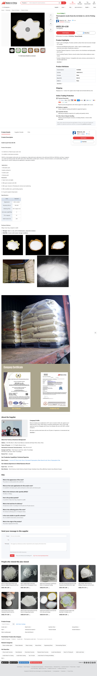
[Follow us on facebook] (84, 662)
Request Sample (78, 36)
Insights (78, 666)
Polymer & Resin (24, 10)
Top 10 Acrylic (32, 655)
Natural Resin (38, 645)
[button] (59, 2)
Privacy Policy (70, 671)
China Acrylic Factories (8, 652)
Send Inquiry (65, 32)
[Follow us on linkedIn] (95, 662)
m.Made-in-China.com (52, 668)
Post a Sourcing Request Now (41, 555)
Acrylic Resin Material (56, 652)
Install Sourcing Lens (36, 662)
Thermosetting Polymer (61, 645)
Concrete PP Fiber (13, 460)
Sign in (94, 3)
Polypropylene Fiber (55, 460)
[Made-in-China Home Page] (9, 2)
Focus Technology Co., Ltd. (38, 671)
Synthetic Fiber (51, 627)
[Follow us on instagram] (88, 662)
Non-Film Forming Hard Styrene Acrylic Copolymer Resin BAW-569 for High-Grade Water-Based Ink (67, 585)
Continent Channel (65, 666)
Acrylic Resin (21, 460)
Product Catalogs (21, 624)
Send (12, 555)
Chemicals (8, 10)
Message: (7, 543)
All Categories (6, 7)
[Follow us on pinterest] (93, 662)
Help (70, 7)
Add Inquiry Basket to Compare (28, 56)
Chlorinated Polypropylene (31, 460)
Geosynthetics (75, 627)
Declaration (63, 671)
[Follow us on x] (86, 662)
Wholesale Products (48, 666)
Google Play (13, 662)
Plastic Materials (19, 645)
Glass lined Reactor (29, 632)
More (2, 658)
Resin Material (19, 652)
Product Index (72, 666)
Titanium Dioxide (52, 629)
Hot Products (19, 666)
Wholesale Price (57, 666)
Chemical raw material (30, 629)
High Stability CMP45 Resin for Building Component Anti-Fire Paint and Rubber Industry (86, 585)
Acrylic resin (4, 627)
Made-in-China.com (42, 668)
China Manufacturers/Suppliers (37, 666)
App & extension (78, 7)
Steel (2, 629)
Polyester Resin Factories (42, 652)
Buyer (63, 7)
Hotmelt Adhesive (76, 629)
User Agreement (56, 671)
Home (2, 10)
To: (8, 540)
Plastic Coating (29, 645)
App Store (5, 662)
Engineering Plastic (48, 645)
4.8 (79, 133)
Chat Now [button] (87, 33)
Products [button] (24, 3)
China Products (27, 666)
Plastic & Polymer (15, 10)
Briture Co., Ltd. (63, 20)
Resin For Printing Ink (68, 652)
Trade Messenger (23, 662)
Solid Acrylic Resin (80, 652)
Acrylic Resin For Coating (8, 655)
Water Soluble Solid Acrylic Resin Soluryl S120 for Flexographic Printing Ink (29, 585)
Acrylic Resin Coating (21, 655)
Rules (94, 7)
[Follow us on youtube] (90, 662)
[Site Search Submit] (63, 2)
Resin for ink (27, 627)
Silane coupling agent (6, 632)
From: (8, 536)
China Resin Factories (29, 652)
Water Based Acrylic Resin (44, 460)
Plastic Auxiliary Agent (7, 645)
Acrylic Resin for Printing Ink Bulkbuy (46, 655)
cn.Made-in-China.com (62, 668)
